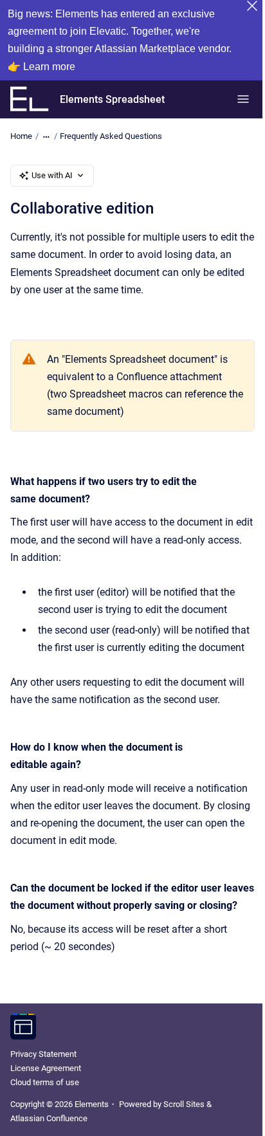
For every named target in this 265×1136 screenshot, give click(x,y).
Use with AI (52, 175)
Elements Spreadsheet (112, 99)
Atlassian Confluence (48, 1118)
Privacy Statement (43, 1054)
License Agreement (45, 1068)
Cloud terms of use (44, 1082)
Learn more (49, 66)
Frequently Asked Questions (111, 136)
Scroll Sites (184, 1104)
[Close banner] (252, 6)
